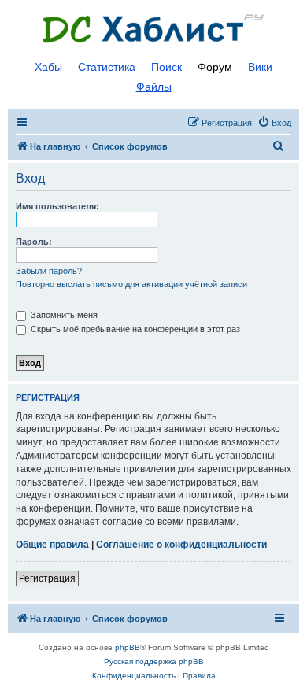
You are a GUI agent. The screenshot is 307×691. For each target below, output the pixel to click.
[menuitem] (274, 122)
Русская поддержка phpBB (154, 661)
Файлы (154, 86)
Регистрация (47, 578)
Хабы (48, 67)
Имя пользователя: (57, 206)
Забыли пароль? (49, 270)
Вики (260, 67)
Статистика (106, 67)
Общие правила (52, 544)
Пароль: (34, 241)
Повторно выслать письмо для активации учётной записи (131, 284)
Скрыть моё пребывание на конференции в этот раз (134, 329)
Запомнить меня (63, 315)
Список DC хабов (153, 29)
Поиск (166, 67)
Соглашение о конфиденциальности (181, 544)
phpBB (127, 647)
